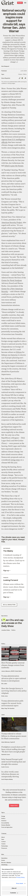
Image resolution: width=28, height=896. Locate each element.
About (3, 837)
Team (2, 839)
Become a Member (6, 862)
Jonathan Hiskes (5, 630)
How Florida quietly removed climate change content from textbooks (12, 665)
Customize (13, 892)
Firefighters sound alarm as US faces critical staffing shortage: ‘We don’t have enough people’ (13, 749)
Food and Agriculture (6, 827)
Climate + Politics (22, 74)
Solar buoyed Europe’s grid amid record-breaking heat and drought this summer (13, 761)
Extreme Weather (5, 825)
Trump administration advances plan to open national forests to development (13, 678)
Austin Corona (5, 767)
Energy (3, 816)
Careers (3, 843)
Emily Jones (4, 696)
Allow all (14, 888)
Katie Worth (19, 671)
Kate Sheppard (5, 66)
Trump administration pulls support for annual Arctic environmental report (12, 703)
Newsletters (4, 858)
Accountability (5, 822)
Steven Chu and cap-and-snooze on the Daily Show (12, 622)
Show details (19, 883)
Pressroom (4, 848)
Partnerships (4, 846)
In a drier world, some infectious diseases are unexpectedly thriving (10, 774)
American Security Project (11, 222)
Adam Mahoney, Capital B (8, 742)
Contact (3, 841)
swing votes (15, 460)
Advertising (4, 864)
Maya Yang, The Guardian (7, 708)
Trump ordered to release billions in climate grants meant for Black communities (13, 736)
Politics (13, 630)
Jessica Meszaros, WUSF (7, 671)
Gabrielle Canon (5, 754)
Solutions (3, 820)
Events (3, 860)
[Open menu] (25, 3)
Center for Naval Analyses (11, 280)
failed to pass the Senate (13, 166)
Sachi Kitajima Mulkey (7, 779)
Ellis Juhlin (4, 683)
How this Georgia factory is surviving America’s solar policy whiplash (14, 690)
